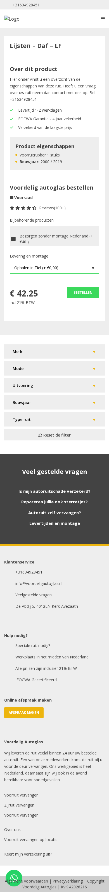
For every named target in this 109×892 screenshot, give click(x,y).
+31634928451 (26, 5)
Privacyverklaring (68, 881)
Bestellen (83, 292)
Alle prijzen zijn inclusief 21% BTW (46, 668)
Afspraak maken (24, 712)
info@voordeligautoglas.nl (38, 583)
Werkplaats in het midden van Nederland (52, 657)
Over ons (12, 829)
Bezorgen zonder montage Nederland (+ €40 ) (56, 238)
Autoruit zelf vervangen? (54, 512)
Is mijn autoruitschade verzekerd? (54, 491)
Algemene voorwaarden (26, 881)
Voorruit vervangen (21, 795)
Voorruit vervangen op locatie (31, 839)
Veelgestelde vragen (33, 594)
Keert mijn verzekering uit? (28, 854)
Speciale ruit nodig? (32, 645)
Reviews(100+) (52, 207)
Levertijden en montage (54, 523)
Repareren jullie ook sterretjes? (54, 501)
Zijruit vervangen (19, 805)
